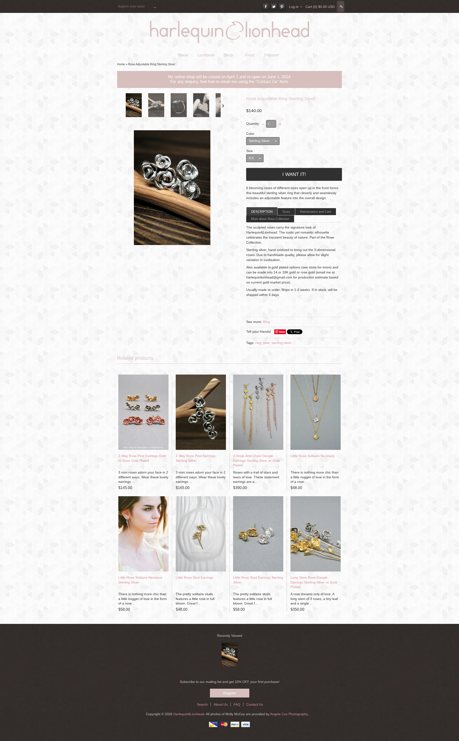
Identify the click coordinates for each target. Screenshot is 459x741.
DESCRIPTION (262, 211)
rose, (267, 343)
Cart (320, 7)
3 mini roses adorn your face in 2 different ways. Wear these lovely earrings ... (143, 477)
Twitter (273, 6)
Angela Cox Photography (289, 714)
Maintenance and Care (315, 211)
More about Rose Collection (270, 219)
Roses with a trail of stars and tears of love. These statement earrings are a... (256, 477)
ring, (258, 343)
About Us (221, 704)
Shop (228, 55)
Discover (271, 55)
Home (183, 55)
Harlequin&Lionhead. (189, 714)
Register (229, 693)
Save (282, 331)
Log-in (294, 7)
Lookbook (206, 55)
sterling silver (281, 343)
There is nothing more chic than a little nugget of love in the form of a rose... (314, 477)
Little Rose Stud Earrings (194, 577)
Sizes (286, 211)
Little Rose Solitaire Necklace (312, 456)
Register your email (131, 6)
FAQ (237, 704)
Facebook (265, 6)
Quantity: (253, 123)
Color (250, 134)
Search (341, 6)
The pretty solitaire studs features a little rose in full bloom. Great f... (195, 598)
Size (249, 151)
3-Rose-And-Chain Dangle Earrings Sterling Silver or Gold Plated (256, 460)
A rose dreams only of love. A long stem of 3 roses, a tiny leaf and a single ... (314, 598)
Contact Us (254, 704)
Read (249, 55)
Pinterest (282, 6)
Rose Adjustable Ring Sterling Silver (151, 64)
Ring (266, 322)
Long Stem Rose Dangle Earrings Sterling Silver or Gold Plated (313, 582)
